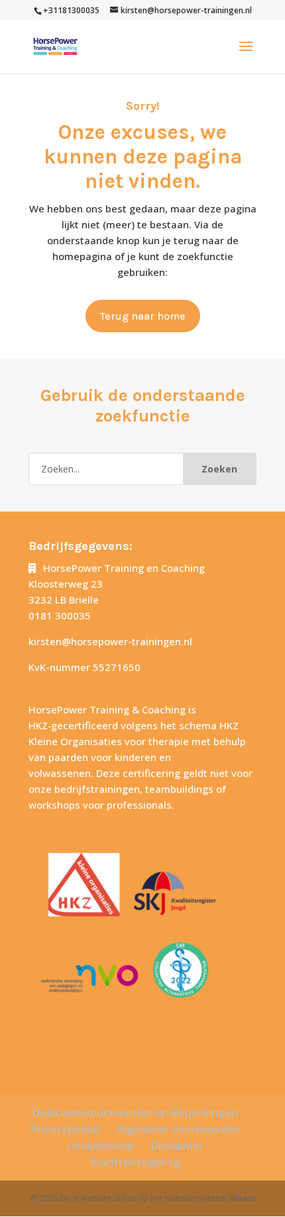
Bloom (242, 1198)
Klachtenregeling (135, 1162)
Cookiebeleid (100, 1145)
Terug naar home (143, 316)
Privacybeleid (64, 1129)
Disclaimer (177, 1145)
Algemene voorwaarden (179, 1129)
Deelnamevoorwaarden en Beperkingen (135, 1112)
